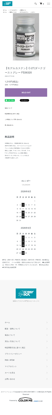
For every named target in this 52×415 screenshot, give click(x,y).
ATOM (12, 360)
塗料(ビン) (23, 10)
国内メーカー (13, 12)
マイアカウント (11, 366)
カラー (33, 12)
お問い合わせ (10, 379)
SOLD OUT (26, 92)
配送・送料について (12, 328)
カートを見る (10, 372)
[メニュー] (48, 3)
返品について (8, 108)
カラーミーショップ (7, 392)
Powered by (13, 400)
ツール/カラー (13, 10)
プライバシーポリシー (13, 353)
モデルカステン (24, 12)
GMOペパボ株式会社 (38, 392)
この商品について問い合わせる (13, 119)
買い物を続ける (9, 125)
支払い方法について (12, 341)
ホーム (5, 10)
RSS (6, 360)
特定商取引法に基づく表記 (12, 114)
